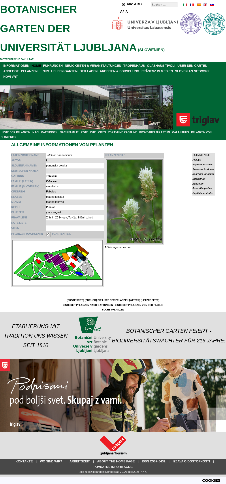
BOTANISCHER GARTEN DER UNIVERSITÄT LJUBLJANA (68, 28)
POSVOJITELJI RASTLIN (154, 132)
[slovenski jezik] (211, 4)
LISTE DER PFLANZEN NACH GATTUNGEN (88, 305)
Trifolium (51, 176)
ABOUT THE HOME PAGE (116, 461)
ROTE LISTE (88, 132)
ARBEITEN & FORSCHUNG (119, 71)
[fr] (192, 4)
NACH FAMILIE (69, 132)
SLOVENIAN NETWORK (192, 71)
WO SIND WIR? (51, 461)
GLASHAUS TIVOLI (161, 65)
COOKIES (211, 480)
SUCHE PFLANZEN (113, 309)
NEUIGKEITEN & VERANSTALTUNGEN (93, 65)
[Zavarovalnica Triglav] (113, 431)
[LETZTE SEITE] (150, 300)
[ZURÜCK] (91, 300)
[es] (198, 4)
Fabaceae (51, 181)
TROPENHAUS (134, 65)
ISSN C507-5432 (154, 461)
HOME (36, 65)
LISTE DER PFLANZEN (16, 132)
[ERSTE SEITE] (75, 300)
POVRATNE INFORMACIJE (113, 467)
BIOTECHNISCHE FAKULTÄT (17, 59)
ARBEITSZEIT (80, 461)
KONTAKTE (24, 461)
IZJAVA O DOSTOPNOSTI (191, 461)
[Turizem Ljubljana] (113, 456)
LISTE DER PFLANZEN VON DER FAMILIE (139, 305)
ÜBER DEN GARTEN (192, 65)
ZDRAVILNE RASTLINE (122, 132)
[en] (205, 4)
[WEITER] (134, 300)
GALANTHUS (180, 132)
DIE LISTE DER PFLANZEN (113, 300)
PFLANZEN (29, 71)
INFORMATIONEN (16, 65)
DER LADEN (89, 71)
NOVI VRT (10, 76)
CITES (102, 132)
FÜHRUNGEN (53, 65)
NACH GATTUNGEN (45, 132)
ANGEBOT (11, 71)
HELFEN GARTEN (64, 71)
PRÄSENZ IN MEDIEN (157, 71)
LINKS (44, 71)
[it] (185, 4)
